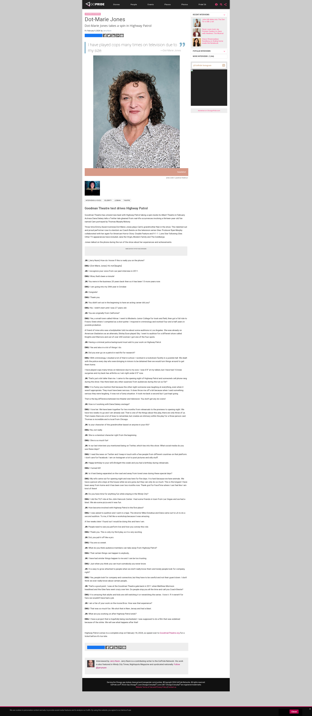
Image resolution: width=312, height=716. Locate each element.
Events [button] (151, 4)
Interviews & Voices (93, 200)
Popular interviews (202, 51)
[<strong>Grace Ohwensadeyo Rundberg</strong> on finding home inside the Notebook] (197, 42)
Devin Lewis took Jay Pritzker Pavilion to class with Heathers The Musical (212, 31)
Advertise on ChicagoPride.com (209, 110)
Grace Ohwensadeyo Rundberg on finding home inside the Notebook (212, 41)
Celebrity (108, 200)
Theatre (127, 200)
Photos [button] (184, 4)
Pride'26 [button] (202, 4)
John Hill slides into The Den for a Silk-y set (213, 20)
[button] (116, 4)
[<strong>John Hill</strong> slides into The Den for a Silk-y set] (197, 23)
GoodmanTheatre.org (170, 633)
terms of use (126, 710)
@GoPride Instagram (202, 65)
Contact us (172, 687)
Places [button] (167, 4)
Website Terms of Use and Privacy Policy (151, 687)
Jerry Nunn (115, 661)
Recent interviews (201, 15)
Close (294, 712)
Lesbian (118, 200)
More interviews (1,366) (203, 56)
